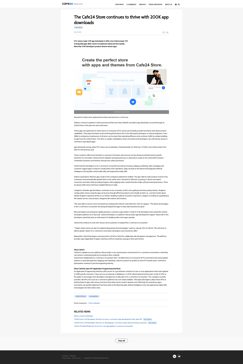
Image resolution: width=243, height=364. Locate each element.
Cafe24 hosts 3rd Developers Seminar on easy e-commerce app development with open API (108, 319)
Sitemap (73, 356)
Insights (142, 4)
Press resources (155, 4)
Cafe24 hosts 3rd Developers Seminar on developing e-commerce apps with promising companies (110, 323)
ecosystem (94, 296)
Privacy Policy (66, 358)
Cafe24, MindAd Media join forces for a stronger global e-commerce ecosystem (103, 326)
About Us (168, 4)
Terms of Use (76, 358)
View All (121, 341)
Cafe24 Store (81, 296)
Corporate (119, 4)
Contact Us (65, 356)
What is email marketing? (83, 316)
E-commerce (131, 4)
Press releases (94, 303)
